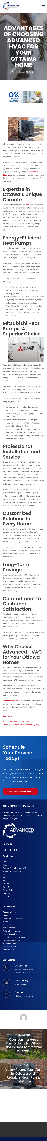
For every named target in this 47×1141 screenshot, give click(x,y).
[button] (43, 6)
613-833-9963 (20, 984)
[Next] (37, 98)
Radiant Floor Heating (11, 931)
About (5, 865)
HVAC (27, 205)
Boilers (5, 921)
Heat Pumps (7, 924)
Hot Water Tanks (9, 943)
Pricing (5, 874)
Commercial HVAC (10, 946)
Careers (6, 884)
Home (5, 862)
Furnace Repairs (9, 915)
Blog (23, 21)
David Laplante (8, 716)
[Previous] (9, 98)
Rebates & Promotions (12, 871)
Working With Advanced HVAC (14, 868)
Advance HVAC (12, 721)
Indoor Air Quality (32, 725)
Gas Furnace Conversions (13, 918)
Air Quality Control (10, 934)
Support (6, 887)
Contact (6, 896)
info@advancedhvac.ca (24, 996)
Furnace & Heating (10, 912)
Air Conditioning (9, 928)
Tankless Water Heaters (12, 940)
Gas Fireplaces (8, 950)
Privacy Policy (8, 890)
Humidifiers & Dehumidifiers (14, 937)
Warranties (7, 893)
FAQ (4, 877)
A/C (4, 721)
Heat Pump (14, 725)
